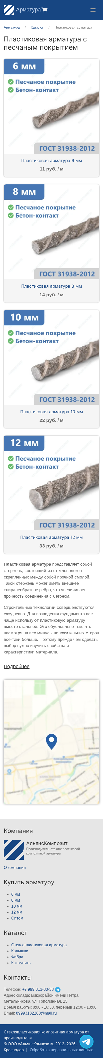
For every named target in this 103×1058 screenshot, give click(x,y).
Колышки (19, 951)
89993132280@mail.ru (36, 1013)
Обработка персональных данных (61, 1050)
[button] (44, 10)
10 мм (16, 906)
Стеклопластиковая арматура (39, 945)
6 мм (15, 894)
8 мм (15, 900)
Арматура (28, 9)
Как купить (20, 963)
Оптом (17, 918)
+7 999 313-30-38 (38, 989)
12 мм (16, 912)
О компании (15, 867)
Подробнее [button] (17, 666)
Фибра (17, 957)
